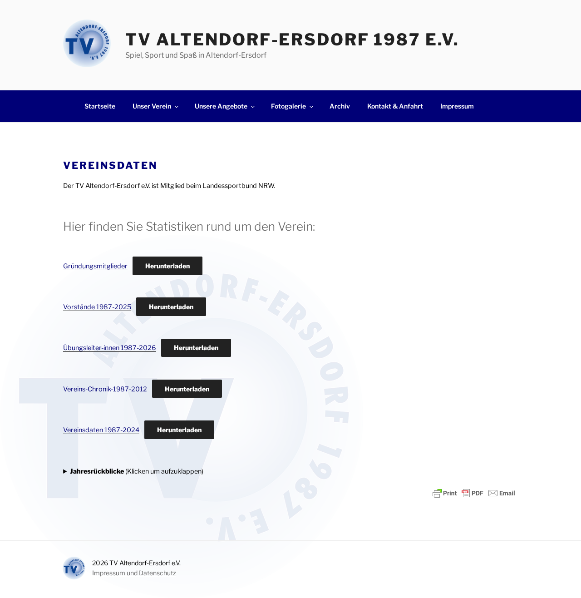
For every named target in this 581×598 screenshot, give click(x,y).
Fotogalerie (288, 106)
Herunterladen (167, 266)
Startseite (99, 106)
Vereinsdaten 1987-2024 (101, 430)
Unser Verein (152, 106)
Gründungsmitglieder (95, 266)
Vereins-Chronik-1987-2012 (105, 389)
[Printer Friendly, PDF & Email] (474, 493)
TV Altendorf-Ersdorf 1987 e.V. (292, 39)
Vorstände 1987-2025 (97, 307)
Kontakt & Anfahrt (395, 106)
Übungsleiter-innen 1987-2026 (109, 348)
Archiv (340, 106)
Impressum (457, 106)
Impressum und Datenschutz (134, 573)
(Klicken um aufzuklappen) (136, 471)
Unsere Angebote (221, 106)
